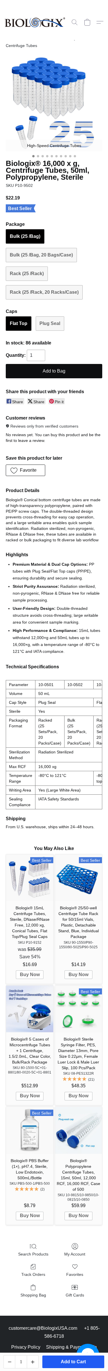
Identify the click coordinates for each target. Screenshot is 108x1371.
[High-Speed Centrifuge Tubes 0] (54, 103)
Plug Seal (49, 323)
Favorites (74, 1274)
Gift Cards (75, 1295)
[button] (36, 22)
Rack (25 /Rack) (27, 273)
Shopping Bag (33, 1295)
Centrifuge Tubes (21, 45)
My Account (74, 1254)
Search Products (33, 1254)
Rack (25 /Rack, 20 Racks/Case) (44, 292)
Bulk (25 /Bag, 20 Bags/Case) (41, 254)
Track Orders (33, 1274)
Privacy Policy (25, 1347)
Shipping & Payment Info (71, 1347)
